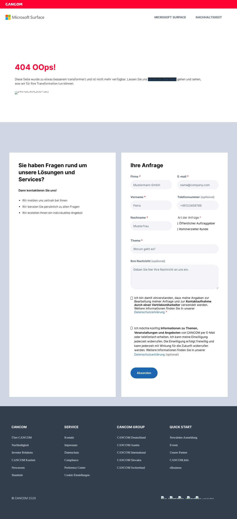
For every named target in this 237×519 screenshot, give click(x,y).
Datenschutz (71, 452)
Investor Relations (22, 452)
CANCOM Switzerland (131, 467)
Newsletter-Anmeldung (183, 437)
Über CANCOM (22, 437)
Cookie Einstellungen (77, 475)
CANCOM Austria (128, 445)
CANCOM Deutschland (131, 437)
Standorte (17, 475)
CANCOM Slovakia (129, 460)
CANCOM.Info (179, 460)
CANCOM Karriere (23, 460)
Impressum (70, 445)
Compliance (71, 460)
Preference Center (74, 467)
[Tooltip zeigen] (192, 176)
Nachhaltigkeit (20, 445)
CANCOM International (131, 452)
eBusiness (175, 467)
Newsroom (18, 467)
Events (174, 445)
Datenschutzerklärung (149, 312)
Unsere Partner (178, 452)
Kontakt (69, 437)
